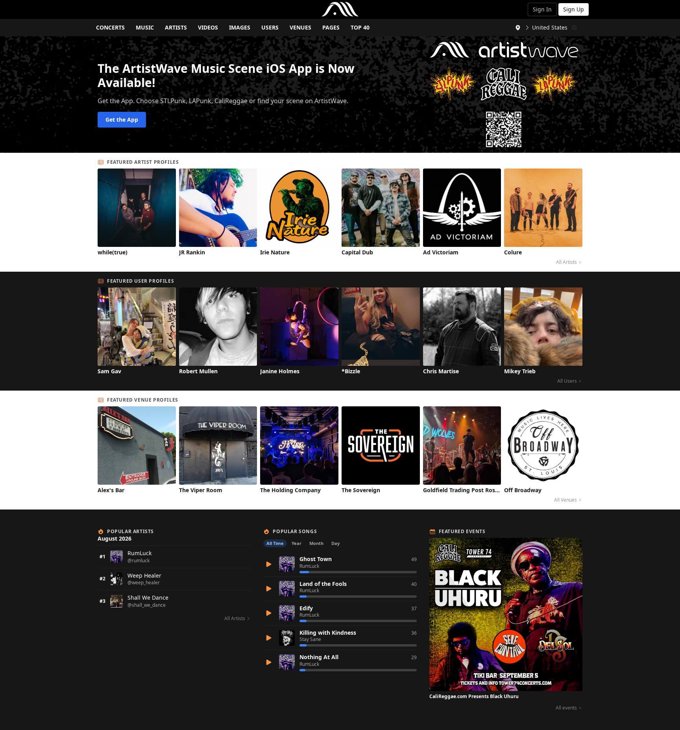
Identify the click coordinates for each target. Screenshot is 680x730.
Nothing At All (318, 657)
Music (145, 27)
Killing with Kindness (327, 632)
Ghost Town (315, 559)
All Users (567, 381)
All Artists (566, 262)
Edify (306, 608)
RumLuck (309, 566)
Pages (331, 27)
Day (335, 543)
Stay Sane (310, 639)
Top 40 (360, 27)
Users (270, 27)
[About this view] (574, 27)
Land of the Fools (323, 583)
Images (239, 27)
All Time (275, 543)
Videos (208, 27)
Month (316, 543)
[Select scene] (518, 27)
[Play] (268, 564)
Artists (176, 27)
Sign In (542, 9)
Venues (300, 27)
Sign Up (573, 9)
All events (566, 708)
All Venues (565, 500)
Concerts (110, 27)
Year (296, 543)
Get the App (121, 119)
